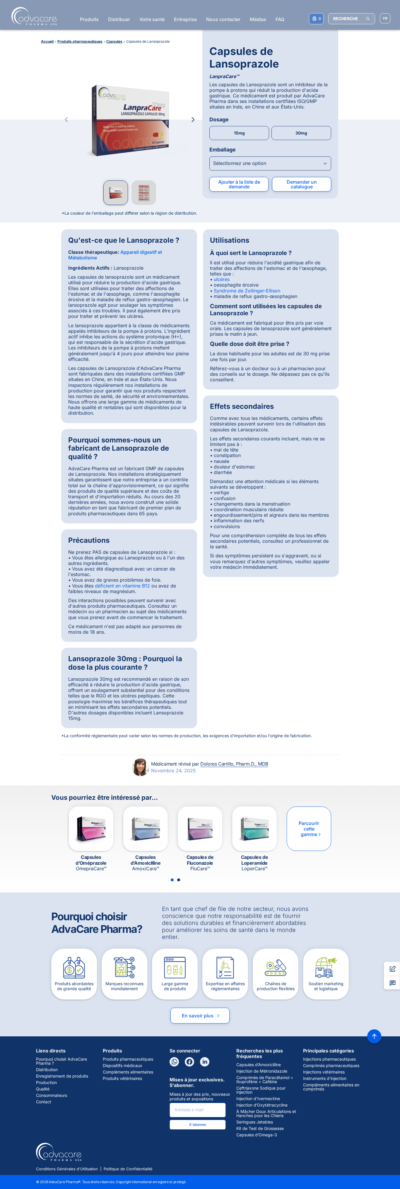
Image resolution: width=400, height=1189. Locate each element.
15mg (239, 132)
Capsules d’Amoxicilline (258, 1065)
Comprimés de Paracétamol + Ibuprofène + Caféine (264, 1080)
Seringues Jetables (254, 1122)
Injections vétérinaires (324, 1072)
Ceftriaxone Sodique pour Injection (261, 1090)
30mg (301, 132)
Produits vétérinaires (122, 1078)
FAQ (280, 19)
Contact (43, 1102)
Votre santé (152, 19)
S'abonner (197, 1124)
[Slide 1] (172, 880)
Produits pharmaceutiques (128, 1059)
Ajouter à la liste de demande (239, 184)
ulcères (222, 279)
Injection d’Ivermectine (258, 1099)
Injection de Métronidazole (261, 1071)
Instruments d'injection (324, 1078)
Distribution (47, 1070)
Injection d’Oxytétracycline (262, 1105)
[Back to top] (374, 1036)
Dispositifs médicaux (122, 1066)
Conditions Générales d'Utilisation (67, 1168)
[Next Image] (193, 120)
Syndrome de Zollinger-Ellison (247, 291)
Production (46, 1083)
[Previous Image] (66, 120)
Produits (89, 19)
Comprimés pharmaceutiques (331, 1066)
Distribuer (119, 19)
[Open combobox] (270, 163)
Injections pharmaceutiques (329, 1059)
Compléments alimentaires (128, 1072)
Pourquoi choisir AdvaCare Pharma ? (61, 1061)
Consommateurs (51, 1095)
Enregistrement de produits (62, 1076)
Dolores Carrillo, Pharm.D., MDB (234, 764)
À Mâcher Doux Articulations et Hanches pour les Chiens (266, 1113)
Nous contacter (223, 19)
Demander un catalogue (302, 184)
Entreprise (185, 19)
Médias (258, 19)
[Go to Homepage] (32, 16)
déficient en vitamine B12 (122, 586)
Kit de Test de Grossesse (260, 1128)
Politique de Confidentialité (128, 1168)
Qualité (42, 1089)
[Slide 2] (178, 880)
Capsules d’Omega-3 (256, 1135)
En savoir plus (201, 1016)
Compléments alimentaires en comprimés (331, 1087)
